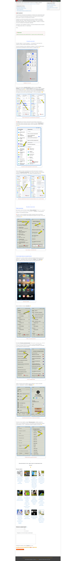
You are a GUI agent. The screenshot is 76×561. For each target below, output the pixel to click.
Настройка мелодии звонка (21, 8)
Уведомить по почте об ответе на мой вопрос (25, 532)
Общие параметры (20, 9)
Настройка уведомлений (21, 7)
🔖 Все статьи (53, 1)
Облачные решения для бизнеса (29, 557)
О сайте (40, 557)
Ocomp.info (37, 559)
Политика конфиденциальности (48, 557)
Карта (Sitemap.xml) (36, 557)
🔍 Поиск (58, 1)
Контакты (42, 557)
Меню (23, 557)
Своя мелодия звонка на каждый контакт (24, 10)
